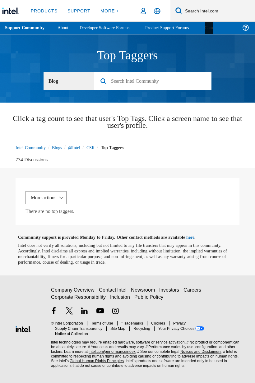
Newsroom (144, 293)
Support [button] (78, 10)
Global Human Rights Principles (95, 359)
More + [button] (108, 10)
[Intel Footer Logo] (23, 328)
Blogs (60, 148)
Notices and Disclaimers (200, 350)
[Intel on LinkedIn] (84, 314)
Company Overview (73, 293)
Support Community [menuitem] (25, 28)
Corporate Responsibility (78, 299)
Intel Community (32, 148)
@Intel (79, 148)
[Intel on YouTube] (100, 314)
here (195, 237)
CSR (97, 148)
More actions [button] (45, 197)
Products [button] (44, 10)
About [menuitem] (65, 28)
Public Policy (149, 299)
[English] (157, 11)
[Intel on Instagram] (115, 314)
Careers (193, 293)
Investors (170, 293)
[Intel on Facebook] (54, 314)
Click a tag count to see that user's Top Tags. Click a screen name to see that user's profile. (127, 123)
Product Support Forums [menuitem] (176, 28)
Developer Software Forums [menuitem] (109, 28)
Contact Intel (113, 293)
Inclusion (120, 299)
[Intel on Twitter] (69, 314)
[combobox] (155, 81)
